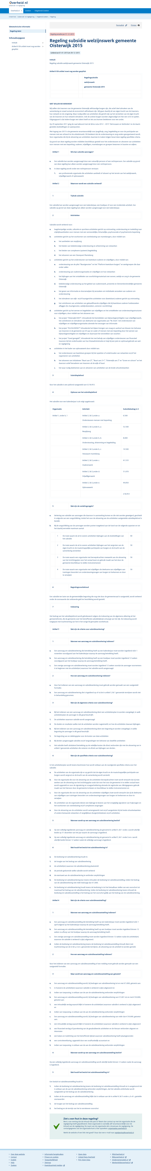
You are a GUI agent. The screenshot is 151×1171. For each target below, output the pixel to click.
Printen (134, 25)
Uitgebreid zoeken (42, 17)
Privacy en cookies (51, 1157)
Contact (14, 1157)
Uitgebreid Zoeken (42, 11)
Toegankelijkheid (51, 1160)
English (13, 1160)
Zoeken (28, 11)
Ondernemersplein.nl (120, 1160)
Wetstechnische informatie (19, 27)
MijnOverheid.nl (118, 1154)
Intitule (14, 43)
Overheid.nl (15, 11)
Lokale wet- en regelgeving (25, 17)
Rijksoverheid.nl (118, 1157)
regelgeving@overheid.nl (124, 1132)
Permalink (120, 25)
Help (12, 1162)
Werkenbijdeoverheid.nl (121, 1162)
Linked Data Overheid (86, 1157)
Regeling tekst (15, 31)
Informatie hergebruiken (54, 1154)
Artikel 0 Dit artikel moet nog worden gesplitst (26, 47)
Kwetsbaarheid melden (53, 1165)
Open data (82, 1154)
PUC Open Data (84, 1160)
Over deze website (18, 1154)
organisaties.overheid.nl (117, 1128)
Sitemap (48, 1162)
